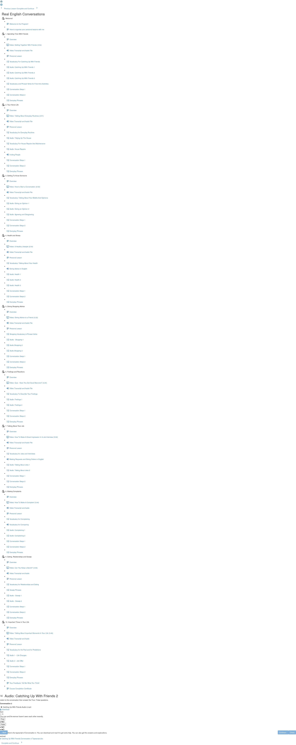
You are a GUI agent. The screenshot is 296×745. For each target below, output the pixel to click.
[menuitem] (1, 5)
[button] (1, 2)
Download (5, 709)
